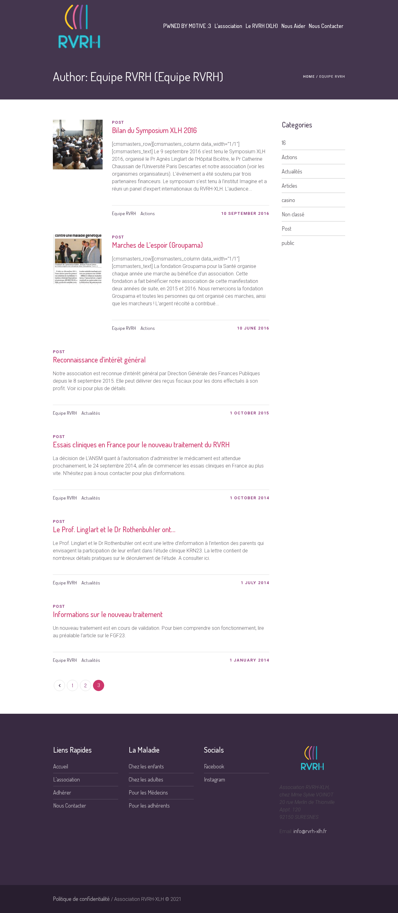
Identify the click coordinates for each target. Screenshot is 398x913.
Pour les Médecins (148, 792)
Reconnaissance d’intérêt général (99, 359)
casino (288, 199)
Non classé (293, 214)
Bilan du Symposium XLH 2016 (154, 130)
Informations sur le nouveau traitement (108, 614)
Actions (148, 213)
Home (308, 77)
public (288, 242)
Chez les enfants (146, 766)
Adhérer (62, 792)
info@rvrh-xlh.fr (310, 831)
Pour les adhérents (149, 805)
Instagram (214, 779)
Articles (289, 185)
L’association (66, 779)
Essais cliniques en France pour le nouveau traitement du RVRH (141, 444)
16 (284, 142)
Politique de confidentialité (81, 898)
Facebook (214, 766)
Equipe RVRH (124, 213)
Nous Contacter (69, 805)
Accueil (60, 766)
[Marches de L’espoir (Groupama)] (78, 259)
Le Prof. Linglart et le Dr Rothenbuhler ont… (114, 529)
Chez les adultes (146, 779)
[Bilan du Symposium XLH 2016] (78, 144)
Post (286, 228)
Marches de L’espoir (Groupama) (157, 245)
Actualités (90, 413)
